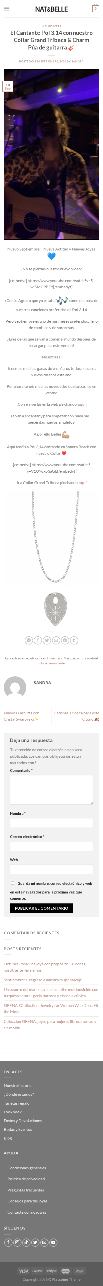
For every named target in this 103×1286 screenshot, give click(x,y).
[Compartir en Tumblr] (74, 640)
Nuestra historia (18, 1085)
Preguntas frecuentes (26, 1189)
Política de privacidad (26, 1178)
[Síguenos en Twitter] (35, 1242)
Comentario (21, 770)
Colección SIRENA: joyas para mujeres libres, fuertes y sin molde (50, 1024)
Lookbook (13, 1111)
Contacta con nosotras (27, 1212)
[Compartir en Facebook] (38, 640)
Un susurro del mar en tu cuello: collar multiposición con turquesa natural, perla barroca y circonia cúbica (51, 992)
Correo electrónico (27, 837)
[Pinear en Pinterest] (65, 640)
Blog (8, 1138)
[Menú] (7, 8)
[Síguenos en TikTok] (26, 1242)
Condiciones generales (27, 1167)
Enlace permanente (51, 663)
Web (14, 860)
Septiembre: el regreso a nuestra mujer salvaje (43, 979)
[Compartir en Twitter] (47, 640)
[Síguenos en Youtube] (53, 1242)
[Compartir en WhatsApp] (29, 640)
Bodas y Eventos (18, 1129)
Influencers (51, 26)
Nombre (18, 813)
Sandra (78, 61)
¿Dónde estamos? (19, 1094)
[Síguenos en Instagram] (17, 1242)
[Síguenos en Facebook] (8, 1242)
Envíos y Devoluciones (23, 1120)
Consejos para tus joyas (28, 1200)
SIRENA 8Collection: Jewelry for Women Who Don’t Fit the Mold (51, 1008)
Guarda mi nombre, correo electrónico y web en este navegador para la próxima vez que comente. (51, 891)
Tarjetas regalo (17, 1103)
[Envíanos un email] (44, 1242)
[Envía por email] (56, 640)
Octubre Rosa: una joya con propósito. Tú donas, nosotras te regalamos (45, 967)
